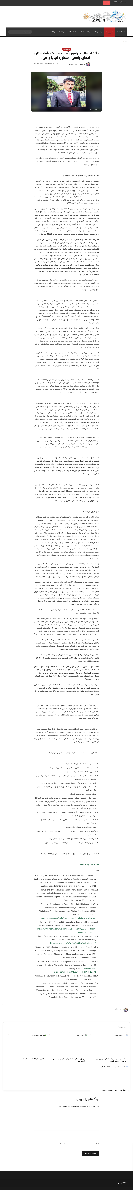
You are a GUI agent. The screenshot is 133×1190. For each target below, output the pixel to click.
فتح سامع (83, 64)
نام (98, 1133)
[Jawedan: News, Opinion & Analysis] (105, 16)
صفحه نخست (121, 32)
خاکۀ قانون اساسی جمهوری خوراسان (114, 1090)
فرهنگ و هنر (98, 32)
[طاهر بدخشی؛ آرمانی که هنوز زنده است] (27, 1045)
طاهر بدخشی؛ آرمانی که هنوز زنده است (31, 1059)
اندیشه (89, 32)
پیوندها (54, 32)
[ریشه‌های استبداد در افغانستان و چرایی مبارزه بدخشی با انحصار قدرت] (109, 1045)
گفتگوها (81, 32)
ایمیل (97, 1143)
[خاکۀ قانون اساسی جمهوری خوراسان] (109, 1076)
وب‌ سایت (62, 1143)
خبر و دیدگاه (109, 32)
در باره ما (62, 32)
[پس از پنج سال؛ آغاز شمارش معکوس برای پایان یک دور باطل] (68, 1045)
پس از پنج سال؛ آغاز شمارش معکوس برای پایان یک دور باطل (69, 1060)
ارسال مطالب (72, 32)
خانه (125, 42)
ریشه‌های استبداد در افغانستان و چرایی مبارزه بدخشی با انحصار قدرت (110, 1060)
